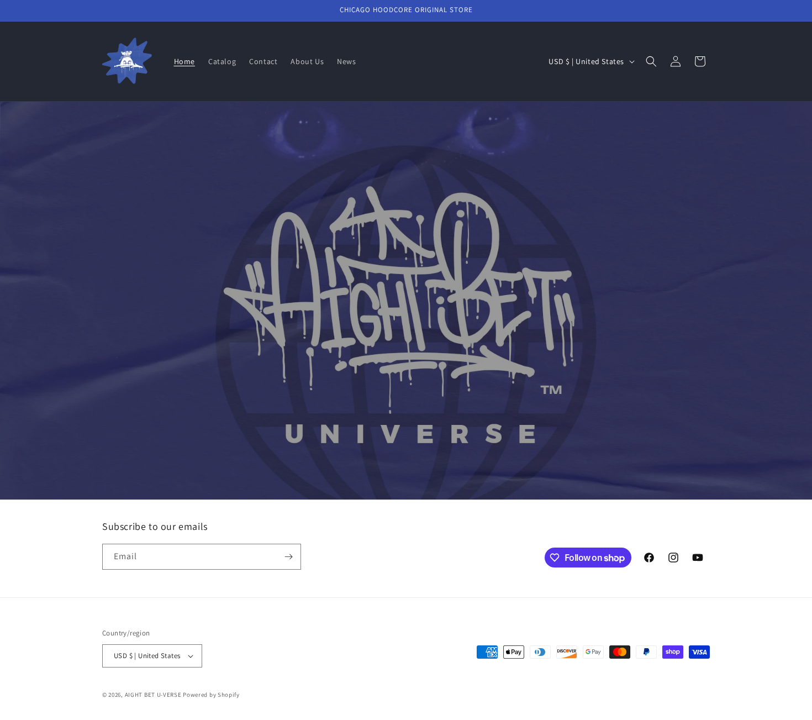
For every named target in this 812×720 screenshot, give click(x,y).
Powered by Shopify (211, 694)
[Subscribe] (288, 557)
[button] (651, 61)
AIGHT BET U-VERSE (153, 694)
